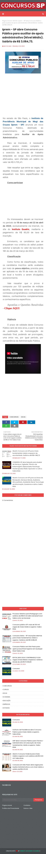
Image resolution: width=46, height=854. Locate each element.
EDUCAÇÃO (6, 701)
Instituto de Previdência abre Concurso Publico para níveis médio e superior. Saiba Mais (27, 732)
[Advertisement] (23, 398)
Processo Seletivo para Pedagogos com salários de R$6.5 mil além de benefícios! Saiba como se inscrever (28, 616)
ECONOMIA (6, 697)
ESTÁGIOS (6, 708)
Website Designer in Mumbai (29, 851)
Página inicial (7, 21)
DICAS (15, 21)
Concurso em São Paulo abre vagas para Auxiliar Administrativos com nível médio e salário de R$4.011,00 (28, 767)
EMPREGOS (6, 704)
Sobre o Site (28, 808)
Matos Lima (8, 46)
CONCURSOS (14, 417)
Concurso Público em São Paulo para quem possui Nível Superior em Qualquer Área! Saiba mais (27, 649)
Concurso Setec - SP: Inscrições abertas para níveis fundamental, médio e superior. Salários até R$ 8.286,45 (27, 638)
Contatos (27, 805)
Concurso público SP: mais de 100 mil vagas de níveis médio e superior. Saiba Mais (27, 627)
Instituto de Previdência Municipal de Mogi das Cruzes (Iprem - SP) (23, 121)
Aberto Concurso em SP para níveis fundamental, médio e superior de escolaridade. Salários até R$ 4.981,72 (26, 453)
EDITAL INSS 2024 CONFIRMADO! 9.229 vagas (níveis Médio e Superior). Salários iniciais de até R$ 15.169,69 (27, 660)
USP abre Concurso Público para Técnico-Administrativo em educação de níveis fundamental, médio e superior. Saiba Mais (28, 744)
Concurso (16, 668)
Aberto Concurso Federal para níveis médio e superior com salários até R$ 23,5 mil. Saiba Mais (28, 756)
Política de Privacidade (10, 808)
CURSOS (6, 689)
